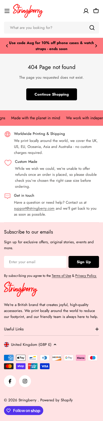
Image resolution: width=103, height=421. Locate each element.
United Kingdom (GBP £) (31, 344)
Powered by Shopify (56, 400)
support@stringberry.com (34, 208)
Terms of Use (61, 275)
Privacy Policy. (86, 275)
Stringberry (28, 400)
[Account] (86, 11)
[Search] (92, 28)
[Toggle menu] (7, 11)
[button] (7, 46)
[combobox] (51, 28)
